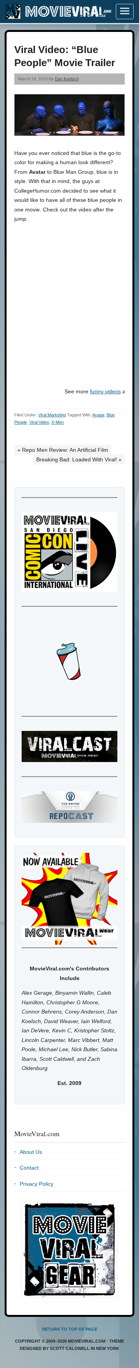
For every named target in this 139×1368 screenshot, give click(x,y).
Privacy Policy (36, 1184)
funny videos (105, 391)
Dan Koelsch (67, 79)
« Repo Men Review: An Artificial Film (62, 450)
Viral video (39, 422)
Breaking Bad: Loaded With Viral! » (79, 459)
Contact (29, 1168)
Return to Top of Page (69, 1329)
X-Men (57, 422)
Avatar (98, 415)
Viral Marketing (52, 415)
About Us (31, 1152)
